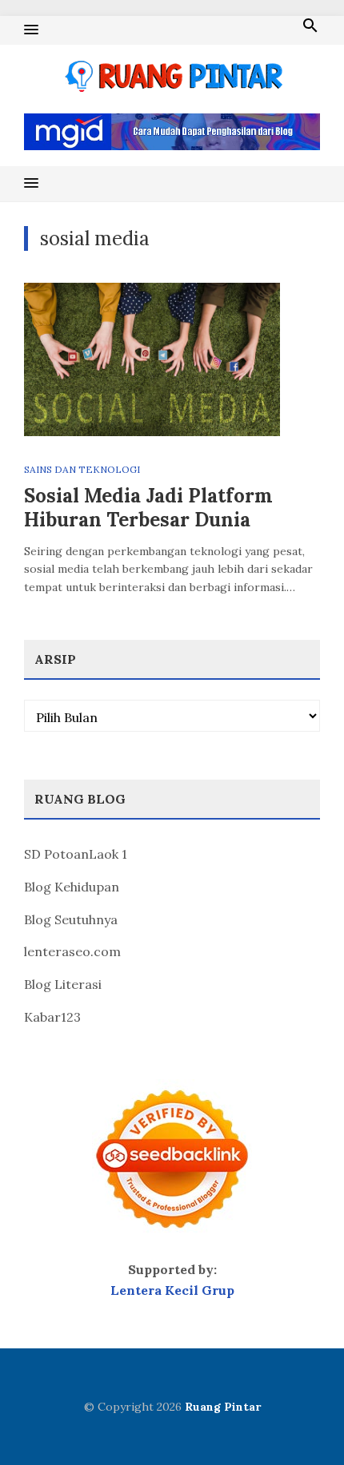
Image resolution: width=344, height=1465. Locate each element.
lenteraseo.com (72, 951)
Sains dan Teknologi (82, 469)
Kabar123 (52, 1017)
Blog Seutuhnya (71, 919)
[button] (31, 30)
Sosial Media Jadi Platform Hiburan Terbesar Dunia (148, 507)
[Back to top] (299, 1420)
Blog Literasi (63, 984)
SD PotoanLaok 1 (75, 854)
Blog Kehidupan (71, 887)
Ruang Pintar (223, 1406)
